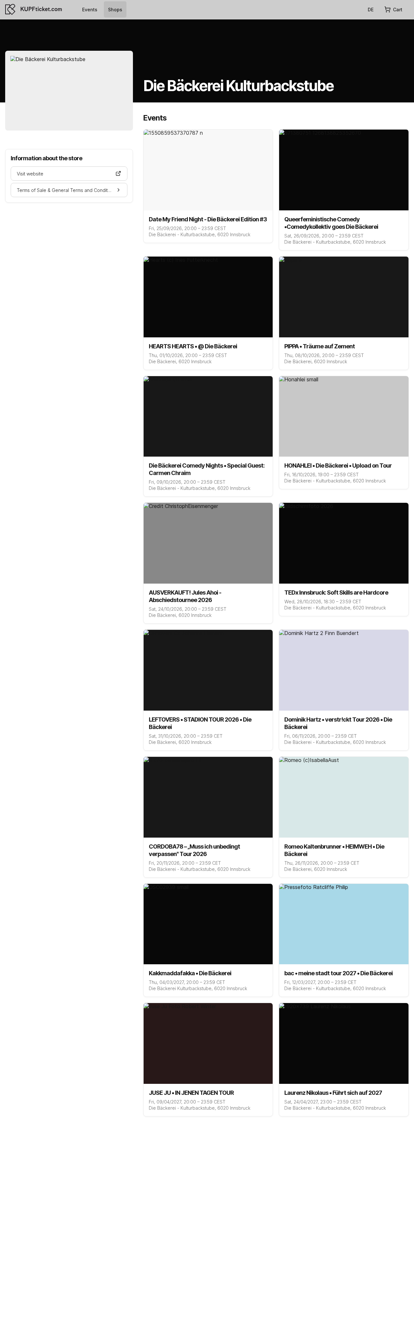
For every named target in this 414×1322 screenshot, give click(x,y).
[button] (69, 173)
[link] (90, 9)
